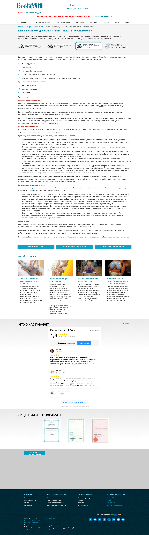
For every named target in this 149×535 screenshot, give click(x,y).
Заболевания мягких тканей (55, 502)
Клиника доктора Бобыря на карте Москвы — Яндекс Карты (74, 406)
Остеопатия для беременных (87, 498)
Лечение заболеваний (42, 22)
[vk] (90, 519)
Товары (106, 22)
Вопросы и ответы (30, 500)
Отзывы (26, 502)
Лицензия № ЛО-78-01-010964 (33, 521)
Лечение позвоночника (36, 246)
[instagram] (113, 519)
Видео (127, 22)
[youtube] (95, 519)
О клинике (23, 22)
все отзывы (125, 324)
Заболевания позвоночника (55, 498)
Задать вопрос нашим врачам (113, 246)
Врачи (117, 22)
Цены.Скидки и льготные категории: (91, 46)
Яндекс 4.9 (110, 498)
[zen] (118, 519)
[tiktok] (104, 519)
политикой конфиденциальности (50, 525)
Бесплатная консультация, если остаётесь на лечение (119, 46)
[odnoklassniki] (109, 519)
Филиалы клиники (29, 498)
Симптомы (80, 22)
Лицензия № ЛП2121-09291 (49, 519)
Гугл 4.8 (109, 500)
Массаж (93, 22)
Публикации (28, 505)
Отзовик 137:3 (111, 502)
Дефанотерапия (83, 505)
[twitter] (99, 519)
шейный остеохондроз (26, 188)
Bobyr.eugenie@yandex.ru (102, 16)
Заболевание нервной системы (56, 505)
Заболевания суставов (54, 500)
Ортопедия (81, 502)
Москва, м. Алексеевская (77, 9)
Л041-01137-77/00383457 (31, 523)
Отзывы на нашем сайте (115, 505)
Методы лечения (63, 22)
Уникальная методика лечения (74, 246)
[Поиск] (67, 5)
